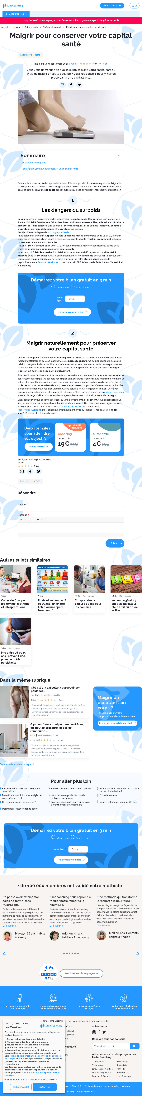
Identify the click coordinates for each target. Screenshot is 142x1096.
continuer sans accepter (51, 1021)
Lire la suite (9, 926)
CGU (80, 1086)
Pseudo (22, 504)
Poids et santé (31, 27)
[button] (21, 519)
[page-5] (78, 953)
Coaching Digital (66, 1031)
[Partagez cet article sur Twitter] (79, 85)
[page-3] (72, 953)
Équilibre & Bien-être (101, 1076)
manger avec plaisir (114, 392)
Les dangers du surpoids (33, 162)
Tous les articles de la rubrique (15, 764)
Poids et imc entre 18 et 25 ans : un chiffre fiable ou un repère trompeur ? (52, 605)
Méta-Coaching (124, 1076)
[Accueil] (13, 5)
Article (74, 63)
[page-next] (138, 954)
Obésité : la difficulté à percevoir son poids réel (55, 689)
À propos (125, 1086)
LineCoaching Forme (101, 1072)
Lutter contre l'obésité (30, 55)
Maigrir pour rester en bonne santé (20, 808)
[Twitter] (104, 1032)
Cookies (65, 1086)
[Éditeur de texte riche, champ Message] (71, 528)
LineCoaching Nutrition (102, 1069)
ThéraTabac (122, 1062)
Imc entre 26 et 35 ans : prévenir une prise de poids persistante (13, 657)
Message (22, 515)
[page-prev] (4, 954)
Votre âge (60, 299)
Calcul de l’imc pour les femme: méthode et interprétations (15, 604)
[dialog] (34, 1056)
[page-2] (69, 953)
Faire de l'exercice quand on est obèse (71, 788)
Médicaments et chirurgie (48, 735)
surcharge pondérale (58, 232)
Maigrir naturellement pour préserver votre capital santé (49, 168)
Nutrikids (121, 1069)
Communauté (67, 1046)
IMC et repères (88, 596)
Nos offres (65, 1026)
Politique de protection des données (102, 1086)
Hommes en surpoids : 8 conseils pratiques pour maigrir (68, 796)
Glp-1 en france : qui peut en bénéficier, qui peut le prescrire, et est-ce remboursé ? (57, 728)
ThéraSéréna (97, 1065)
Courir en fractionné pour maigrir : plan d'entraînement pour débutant (70, 803)
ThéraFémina (123, 1072)
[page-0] (64, 953)
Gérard (48, 262)
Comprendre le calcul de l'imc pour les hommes (88, 604)
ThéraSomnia (98, 1062)
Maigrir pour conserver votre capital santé (86, 27)
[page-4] (75, 953)
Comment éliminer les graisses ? (19, 802)
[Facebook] (99, 1032)
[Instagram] (94, 1032)
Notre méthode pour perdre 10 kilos (118, 802)
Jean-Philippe (29, 410)
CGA (74, 1086)
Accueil (4, 27)
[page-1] (67, 953)
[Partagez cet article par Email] (62, 85)
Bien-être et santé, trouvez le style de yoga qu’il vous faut (22, 796)
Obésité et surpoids (52, 27)
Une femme (82, 287)
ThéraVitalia (122, 1065)
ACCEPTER (45, 1087)
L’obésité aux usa (108, 795)
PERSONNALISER (21, 1087)
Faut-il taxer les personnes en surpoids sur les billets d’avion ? (119, 790)
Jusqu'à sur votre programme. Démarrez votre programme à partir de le (71, 20)
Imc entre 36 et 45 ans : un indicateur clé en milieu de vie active (125, 605)
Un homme (63, 287)
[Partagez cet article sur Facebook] (71, 85)
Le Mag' (16, 27)
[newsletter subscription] (135, 1046)
